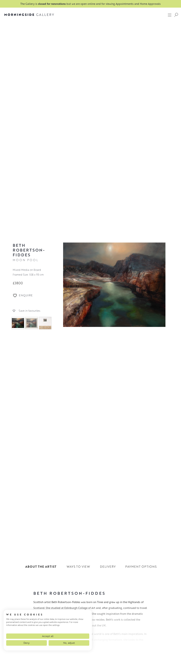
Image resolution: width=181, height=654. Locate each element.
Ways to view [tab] (78, 566)
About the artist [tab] (40, 566)
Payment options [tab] (141, 566)
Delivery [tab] (108, 566)
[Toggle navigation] (169, 15)
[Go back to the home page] (29, 14)
